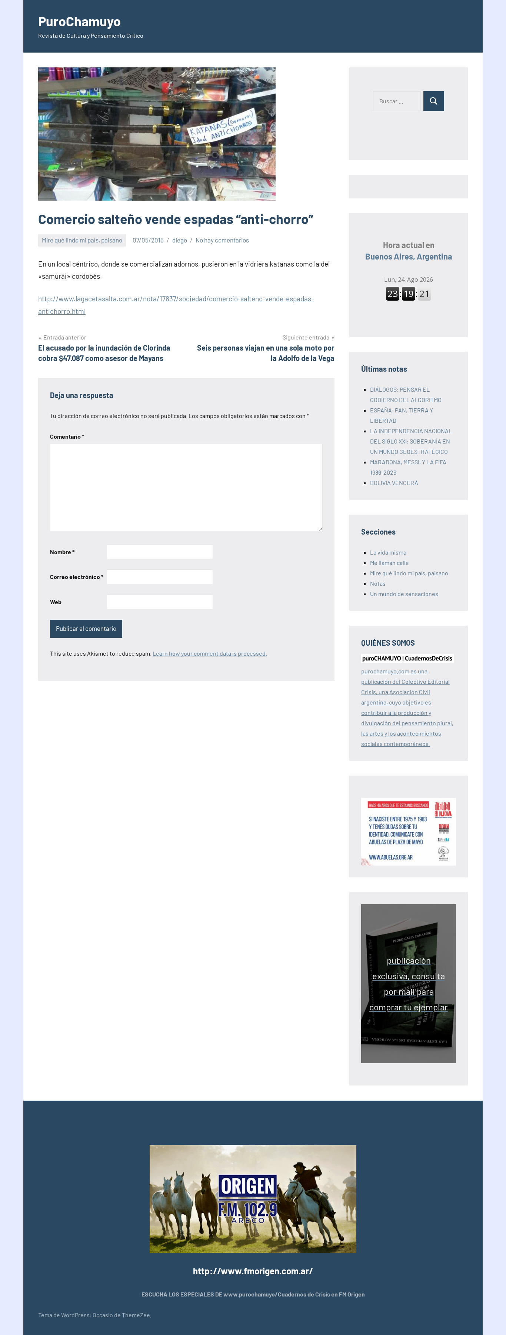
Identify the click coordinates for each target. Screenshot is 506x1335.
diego (179, 240)
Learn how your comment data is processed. (210, 653)
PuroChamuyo (79, 21)
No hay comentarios (222, 240)
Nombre (62, 551)
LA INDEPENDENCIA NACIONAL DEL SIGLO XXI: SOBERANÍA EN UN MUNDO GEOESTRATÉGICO (411, 441)
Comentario (67, 436)
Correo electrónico (76, 576)
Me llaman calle (389, 562)
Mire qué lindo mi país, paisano (82, 240)
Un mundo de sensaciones (404, 593)
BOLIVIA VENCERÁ (394, 482)
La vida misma (388, 552)
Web (55, 601)
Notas (378, 583)
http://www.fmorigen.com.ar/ (253, 1270)
